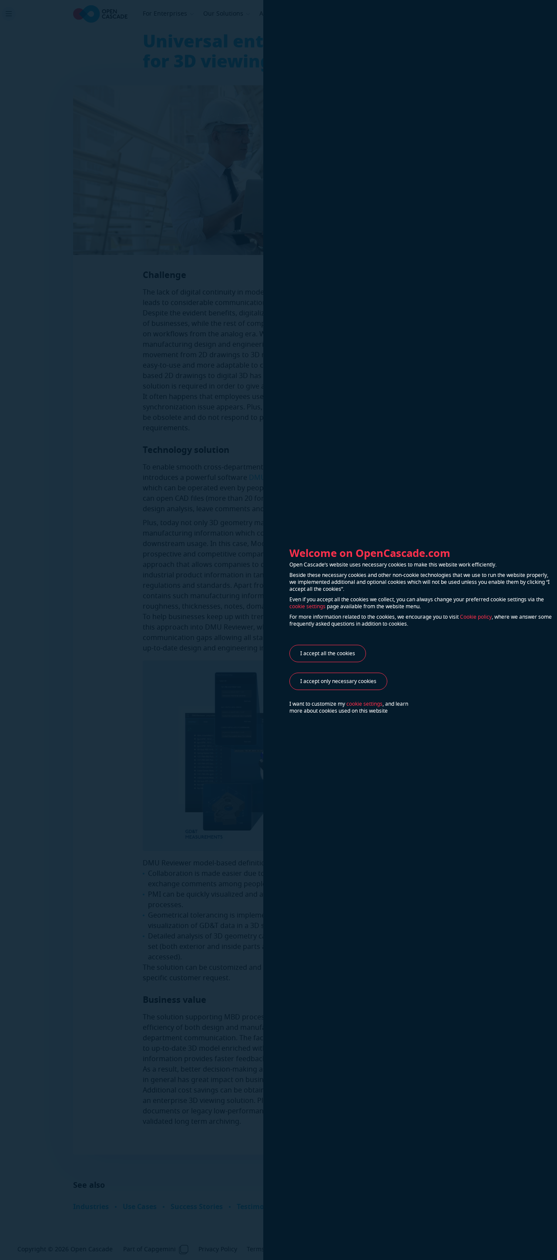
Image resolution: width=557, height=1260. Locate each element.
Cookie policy (476, 617)
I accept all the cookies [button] (327, 653)
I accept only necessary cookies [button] (338, 681)
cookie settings (307, 606)
